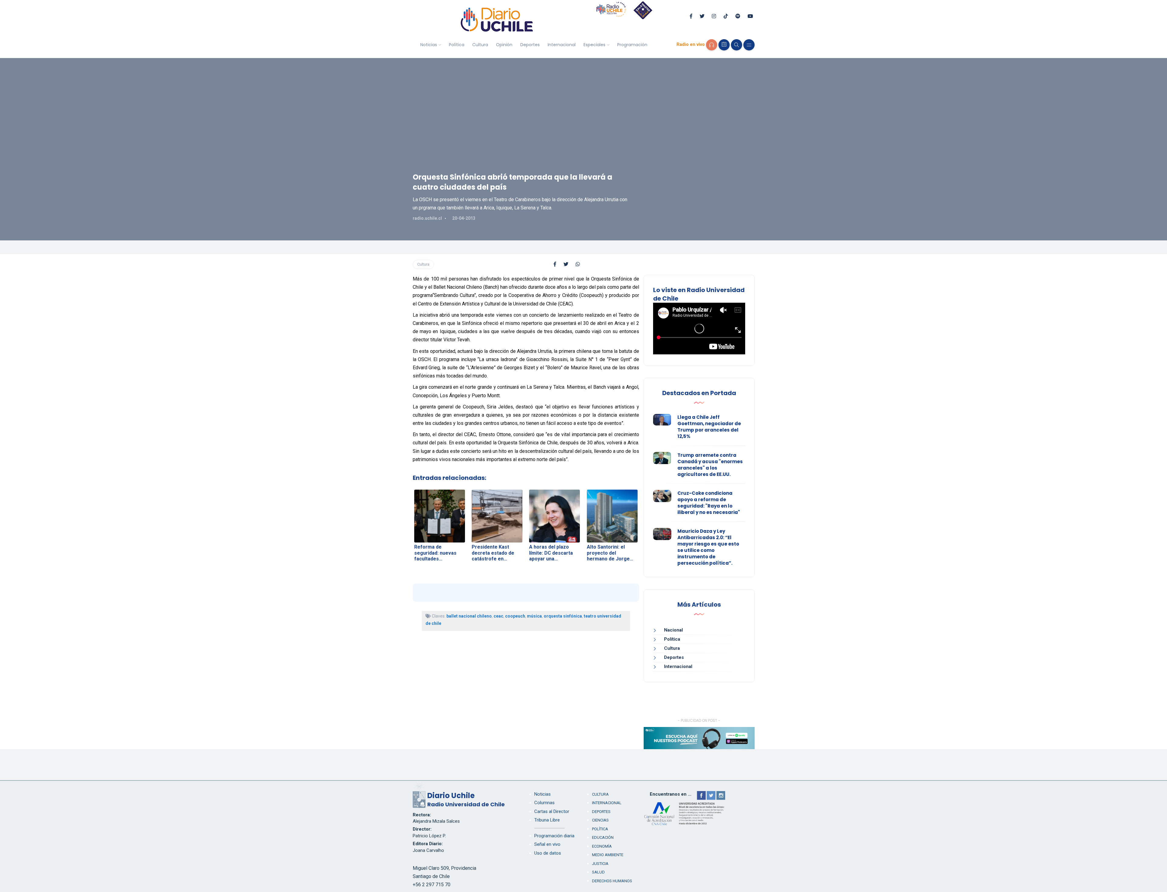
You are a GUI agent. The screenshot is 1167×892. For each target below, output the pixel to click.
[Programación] (724, 44)
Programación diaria (554, 836)
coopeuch (515, 616)
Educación (603, 837)
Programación (632, 45)
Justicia (600, 863)
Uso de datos (547, 853)
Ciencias (600, 820)
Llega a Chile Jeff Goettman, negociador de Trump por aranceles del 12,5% (709, 426)
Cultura (480, 45)
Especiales (594, 45)
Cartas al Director (551, 811)
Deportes (530, 45)
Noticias (428, 45)
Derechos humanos (612, 881)
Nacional (673, 630)
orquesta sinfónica (563, 616)
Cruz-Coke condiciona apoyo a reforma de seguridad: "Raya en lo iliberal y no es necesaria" (708, 502)
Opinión (504, 45)
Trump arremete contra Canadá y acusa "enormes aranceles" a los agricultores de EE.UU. (710, 464)
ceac (498, 616)
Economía (602, 846)
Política (456, 45)
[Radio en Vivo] (711, 44)
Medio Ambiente (607, 854)
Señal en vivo (547, 844)
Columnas (544, 802)
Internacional (562, 45)
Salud (598, 872)
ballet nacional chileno (469, 616)
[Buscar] (736, 44)
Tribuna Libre (547, 820)
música (534, 616)
